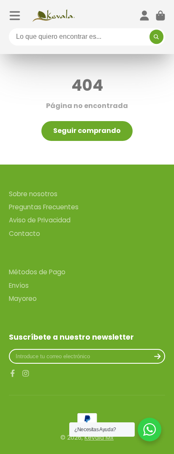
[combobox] (87, 37)
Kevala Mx (99, 437)
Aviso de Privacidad (40, 220)
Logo (54, 15)
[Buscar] (157, 37)
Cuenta (144, 16)
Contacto (24, 233)
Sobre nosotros (33, 193)
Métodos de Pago (37, 272)
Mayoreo (23, 298)
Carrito (160, 16)
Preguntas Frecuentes (44, 207)
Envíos (19, 285)
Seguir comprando (87, 130)
